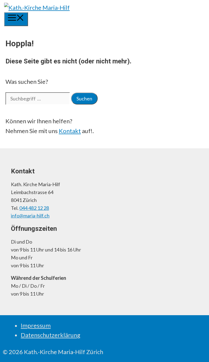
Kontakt (70, 130)
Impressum (36, 325)
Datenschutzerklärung (50, 335)
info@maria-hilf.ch (30, 216)
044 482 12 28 (34, 208)
